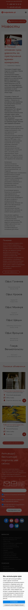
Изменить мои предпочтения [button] (14, 605)
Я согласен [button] (14, 602)
